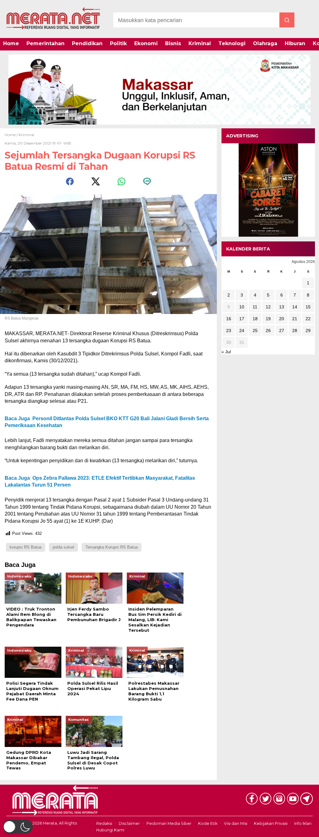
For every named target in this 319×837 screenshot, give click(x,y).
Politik (118, 43)
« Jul (226, 351)
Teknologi (231, 43)
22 (308, 318)
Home (11, 43)
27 (281, 330)
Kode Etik (207, 823)
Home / (12, 134)
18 (255, 318)
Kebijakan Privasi (271, 823)
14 (294, 306)
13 (281, 306)
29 (308, 330)
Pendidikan (87, 43)
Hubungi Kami (110, 830)
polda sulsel (63, 547)
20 (281, 318)
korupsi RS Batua (25, 547)
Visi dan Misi (235, 823)
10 (241, 306)
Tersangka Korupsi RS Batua (111, 547)
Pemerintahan (45, 43)
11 (255, 306)
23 (228, 330)
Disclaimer (129, 823)
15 (308, 306)
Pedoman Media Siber (169, 823)
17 (241, 318)
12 (268, 306)
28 (294, 330)
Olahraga (265, 43)
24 (241, 330)
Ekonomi (146, 43)
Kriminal (199, 43)
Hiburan (295, 43)
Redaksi (104, 823)
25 (255, 330)
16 (228, 318)
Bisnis (173, 43)
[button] (18, 827)
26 (268, 330)
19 (268, 318)
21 (294, 318)
